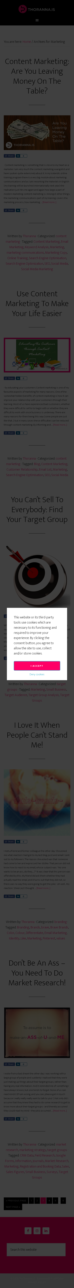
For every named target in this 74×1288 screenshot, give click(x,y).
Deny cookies (37, 674)
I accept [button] (37, 666)
